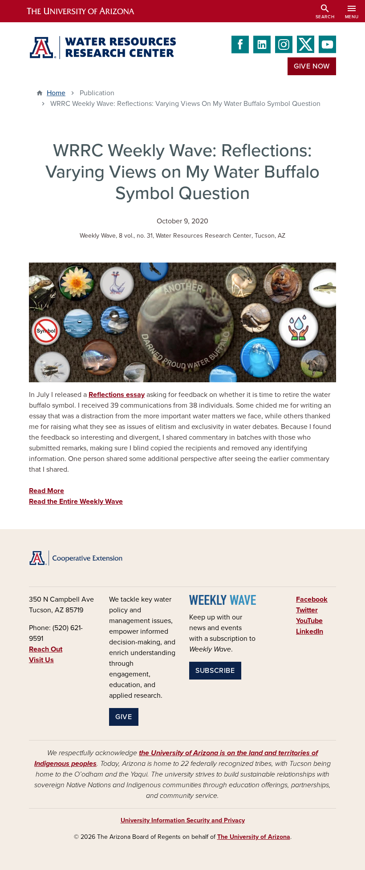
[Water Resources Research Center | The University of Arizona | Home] (102, 47)
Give (123, 716)
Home (56, 93)
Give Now (312, 66)
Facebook (312, 599)
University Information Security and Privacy (183, 820)
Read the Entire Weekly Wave (76, 501)
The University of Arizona (253, 837)
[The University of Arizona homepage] (88, 11)
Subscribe (215, 670)
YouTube (309, 620)
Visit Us (41, 660)
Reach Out (45, 649)
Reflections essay (117, 394)
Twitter (307, 610)
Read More (46, 490)
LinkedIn (309, 631)
